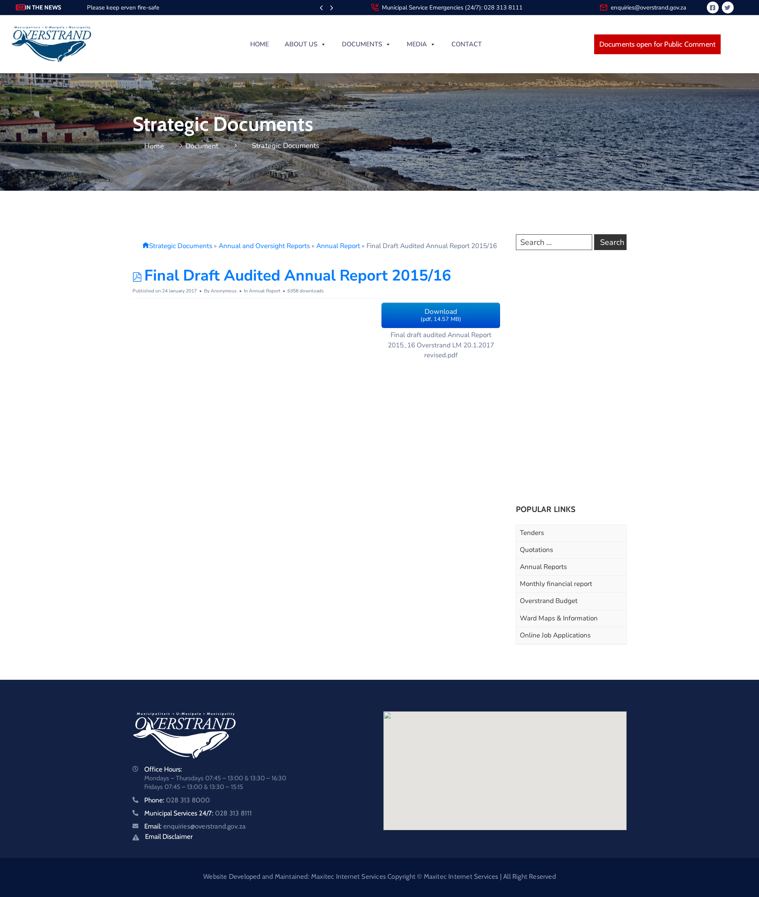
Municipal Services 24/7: (198, 813)
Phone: (177, 800)
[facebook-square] (713, 7)
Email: (194, 826)
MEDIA (417, 44)
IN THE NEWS (43, 7)
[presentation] (321, 8)
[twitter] (728, 7)
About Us (301, 44)
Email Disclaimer (169, 836)
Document (202, 146)
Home (259, 44)
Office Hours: (163, 769)
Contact (466, 44)
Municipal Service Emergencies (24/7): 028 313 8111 (452, 7)
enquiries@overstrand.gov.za (648, 7)
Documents (362, 44)
